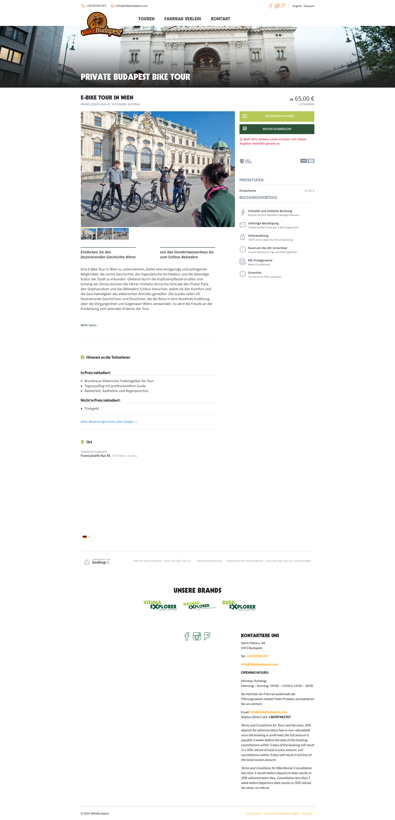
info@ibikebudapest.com (132, 5)
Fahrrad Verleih (182, 19)
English (297, 6)
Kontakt (220, 19)
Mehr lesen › (89, 325)
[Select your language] (86, 537)
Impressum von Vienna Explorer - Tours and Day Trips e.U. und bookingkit (269, 561)
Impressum (254, 813)
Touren (146, 19)
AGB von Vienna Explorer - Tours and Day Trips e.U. (162, 561)
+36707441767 (96, 5)
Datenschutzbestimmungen (281, 813)
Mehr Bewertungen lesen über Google (107, 422)
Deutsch (309, 6)
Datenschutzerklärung (209, 561)
